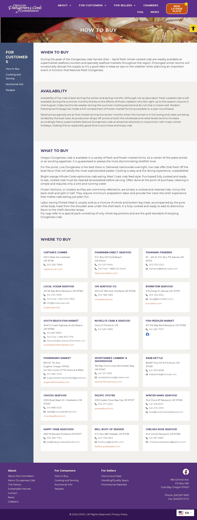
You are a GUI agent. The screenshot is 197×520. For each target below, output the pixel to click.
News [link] (155, 12)
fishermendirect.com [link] (106, 273)
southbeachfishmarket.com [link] (59, 344)
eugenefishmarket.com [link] (57, 382)
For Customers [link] (91, 5)
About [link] (63, 5)
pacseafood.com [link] (104, 408)
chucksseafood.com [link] (55, 416)
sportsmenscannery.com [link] (108, 381)
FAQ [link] (140, 12)
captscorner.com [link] (53, 269)
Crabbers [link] (150, 5)
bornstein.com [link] (154, 303)
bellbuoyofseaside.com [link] (107, 446)
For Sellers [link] (123, 5)
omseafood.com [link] (104, 299)
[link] (193, 28)
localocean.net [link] (52, 307)
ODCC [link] (81, 514)
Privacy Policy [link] (119, 514)
